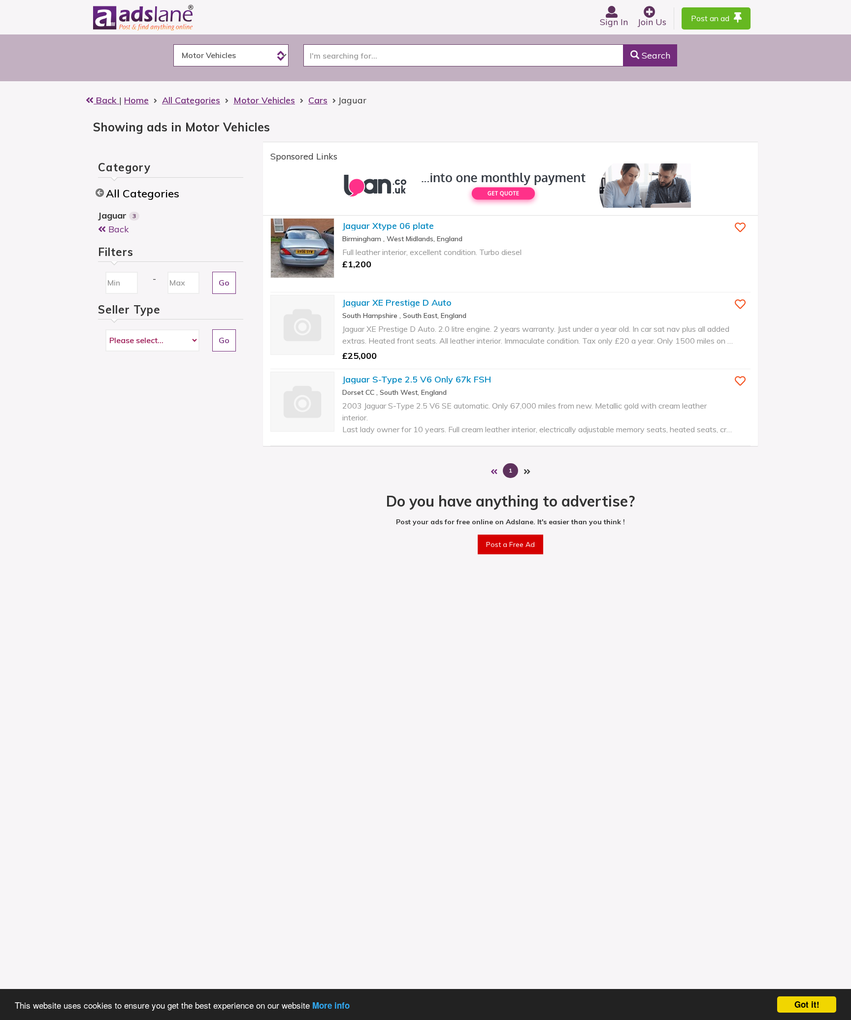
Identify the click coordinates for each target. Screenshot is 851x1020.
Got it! (806, 1004)
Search (654, 55)
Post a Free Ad (510, 544)
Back (106, 100)
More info (331, 1005)
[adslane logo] (159, 17)
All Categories (142, 193)
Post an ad (711, 18)
